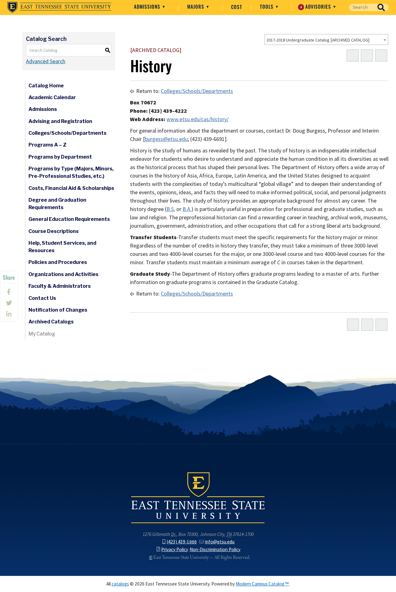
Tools (267, 6)
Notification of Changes (57, 310)
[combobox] (326, 39)
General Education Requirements (69, 219)
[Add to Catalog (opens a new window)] (352, 55)
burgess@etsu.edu (166, 139)
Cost (236, 6)
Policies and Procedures (57, 262)
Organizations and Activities (63, 274)
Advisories (316, 6)
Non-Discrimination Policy (215, 549)
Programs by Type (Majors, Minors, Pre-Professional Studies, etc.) (71, 172)
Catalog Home (46, 86)
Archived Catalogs (51, 322)
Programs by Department (60, 157)
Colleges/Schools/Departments (67, 133)
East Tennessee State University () (59, 7)
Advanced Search (45, 61)
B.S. (170, 209)
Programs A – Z (47, 145)
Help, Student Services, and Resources (62, 246)
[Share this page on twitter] (9, 303)
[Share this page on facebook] (9, 292)
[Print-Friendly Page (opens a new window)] (367, 55)
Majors (196, 6)
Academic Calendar (52, 97)
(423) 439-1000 (182, 541)
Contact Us (42, 298)
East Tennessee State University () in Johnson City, (198, 497)
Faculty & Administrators (59, 286)
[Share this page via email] (9, 314)
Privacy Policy (174, 549)
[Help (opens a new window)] (381, 55)
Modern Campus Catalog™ (262, 584)
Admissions (148, 6)
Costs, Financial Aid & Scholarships (71, 188)
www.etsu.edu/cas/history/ (197, 119)
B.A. (187, 209)
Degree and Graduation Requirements (57, 203)
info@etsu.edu (220, 541)
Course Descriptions (53, 231)
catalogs (120, 584)
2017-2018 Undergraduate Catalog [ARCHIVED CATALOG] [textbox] (317, 40)
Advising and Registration (60, 121)
